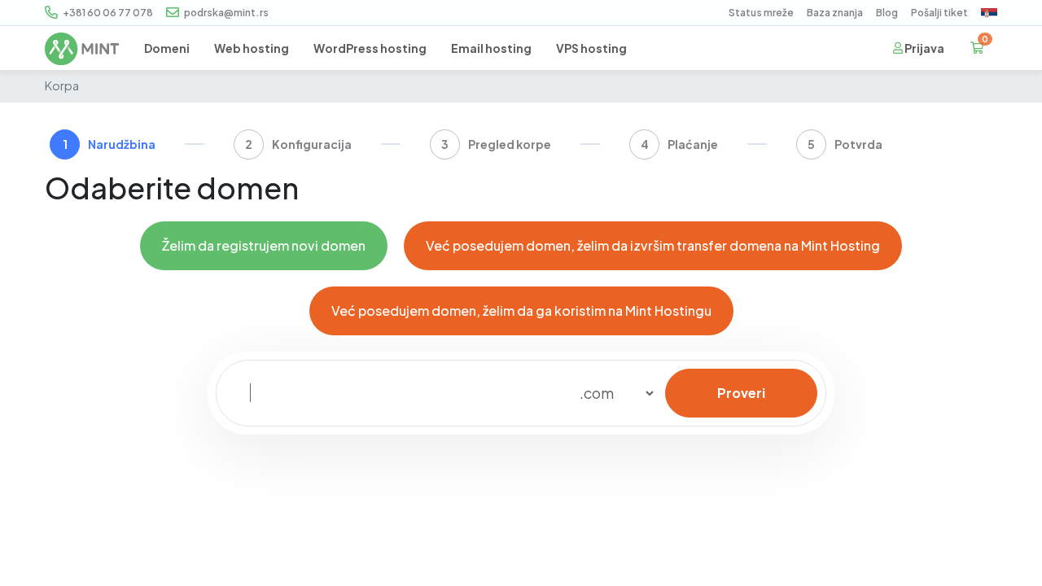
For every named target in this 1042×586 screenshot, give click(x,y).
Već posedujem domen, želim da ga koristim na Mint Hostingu (521, 310)
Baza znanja (835, 13)
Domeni (167, 48)
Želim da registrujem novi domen (264, 245)
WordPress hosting (370, 48)
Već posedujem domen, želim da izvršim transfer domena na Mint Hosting (653, 245)
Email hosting (491, 48)
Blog (887, 13)
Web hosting (251, 48)
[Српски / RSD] (989, 14)
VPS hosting (591, 48)
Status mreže (761, 13)
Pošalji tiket (939, 13)
